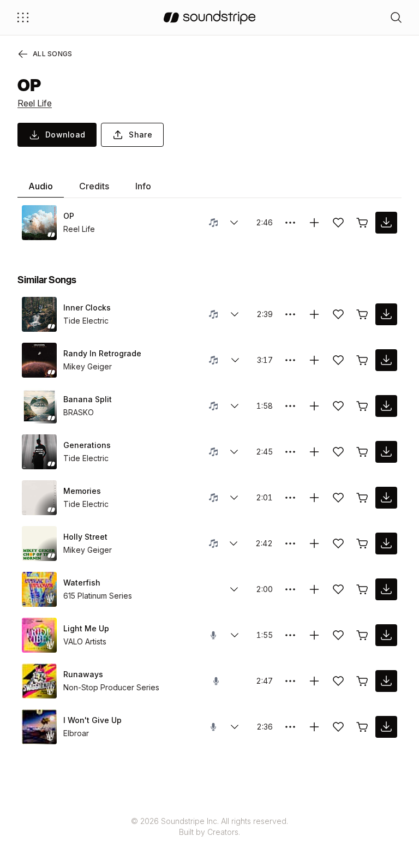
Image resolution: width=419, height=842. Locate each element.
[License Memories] (362, 498)
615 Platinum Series (97, 595)
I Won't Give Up (92, 720)
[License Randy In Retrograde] (362, 360)
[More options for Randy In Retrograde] (290, 360)
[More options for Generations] (290, 452)
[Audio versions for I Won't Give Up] (234, 727)
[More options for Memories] (290, 498)
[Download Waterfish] (386, 589)
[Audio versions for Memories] (234, 497)
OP (68, 215)
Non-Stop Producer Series (111, 687)
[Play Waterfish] (39, 589)
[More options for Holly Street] (290, 543)
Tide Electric (86, 320)
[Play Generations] (39, 451)
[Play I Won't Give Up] (39, 726)
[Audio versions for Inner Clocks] (234, 314)
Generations (87, 445)
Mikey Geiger (87, 366)
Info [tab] (143, 186)
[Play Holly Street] (39, 543)
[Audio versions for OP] (234, 222)
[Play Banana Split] (39, 406)
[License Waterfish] (362, 589)
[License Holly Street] (362, 543)
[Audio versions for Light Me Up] (234, 635)
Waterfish (81, 582)
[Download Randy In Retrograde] (386, 360)
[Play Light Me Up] (39, 635)
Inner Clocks (87, 307)
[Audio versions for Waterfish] (234, 589)
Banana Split (87, 399)
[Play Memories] (39, 497)
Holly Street (85, 536)
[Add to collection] (314, 223)
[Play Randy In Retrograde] (39, 360)
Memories (82, 490)
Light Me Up (86, 628)
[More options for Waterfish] (290, 589)
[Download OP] (386, 223)
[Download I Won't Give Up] (386, 727)
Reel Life (34, 103)
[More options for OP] (290, 223)
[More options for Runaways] (290, 681)
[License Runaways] (362, 681)
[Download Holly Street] (386, 543)
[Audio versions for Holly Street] (233, 543)
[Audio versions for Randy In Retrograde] (235, 360)
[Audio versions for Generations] (234, 452)
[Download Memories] (386, 498)
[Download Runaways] (386, 681)
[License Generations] (362, 452)
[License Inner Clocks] (362, 314)
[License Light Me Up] (362, 635)
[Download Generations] (386, 452)
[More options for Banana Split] (290, 406)
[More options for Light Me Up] (290, 635)
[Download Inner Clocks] (386, 314)
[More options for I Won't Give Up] (290, 727)
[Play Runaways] (39, 681)
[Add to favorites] (338, 223)
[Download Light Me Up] (386, 635)
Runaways (83, 674)
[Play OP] (39, 222)
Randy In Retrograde (102, 353)
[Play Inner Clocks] (39, 314)
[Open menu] (23, 17)
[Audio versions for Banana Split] (234, 406)
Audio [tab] (40, 186)
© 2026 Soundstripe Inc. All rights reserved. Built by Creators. (209, 826)
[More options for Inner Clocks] (290, 314)
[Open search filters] (396, 17)
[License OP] (362, 223)
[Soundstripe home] (210, 17)
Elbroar (76, 733)
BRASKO (78, 412)
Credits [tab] (94, 186)
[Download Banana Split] (386, 406)
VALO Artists (84, 641)
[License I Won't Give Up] (362, 727)
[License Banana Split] (362, 406)
